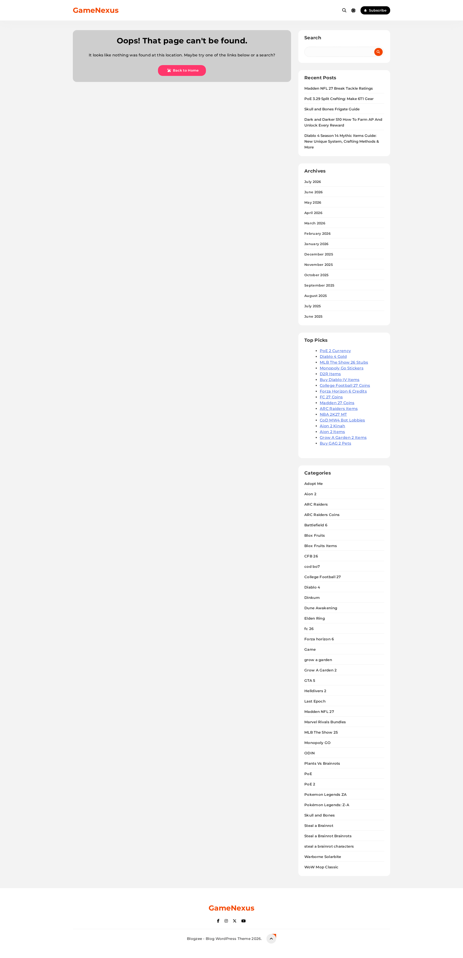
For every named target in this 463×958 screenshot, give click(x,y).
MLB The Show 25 (321, 732)
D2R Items (330, 374)
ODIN (309, 753)
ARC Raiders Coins (322, 514)
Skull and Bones (319, 815)
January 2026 (316, 244)
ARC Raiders (316, 504)
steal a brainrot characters (329, 846)
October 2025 (316, 275)
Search (312, 37)
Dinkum (312, 597)
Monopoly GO (317, 742)
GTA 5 (309, 680)
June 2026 (313, 192)
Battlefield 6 (315, 525)
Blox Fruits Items (320, 545)
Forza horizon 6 (319, 639)
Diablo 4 (312, 587)
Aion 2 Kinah (332, 426)
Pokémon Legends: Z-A (326, 805)
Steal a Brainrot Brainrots (328, 836)
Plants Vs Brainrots (322, 763)
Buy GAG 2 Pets (335, 443)
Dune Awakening (320, 608)
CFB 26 (311, 556)
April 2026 (313, 213)
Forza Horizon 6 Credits (343, 391)
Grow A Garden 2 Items (343, 437)
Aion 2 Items (332, 431)
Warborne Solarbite (322, 856)
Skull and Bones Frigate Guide (332, 109)
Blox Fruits (314, 535)
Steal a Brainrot (318, 825)
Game (310, 649)
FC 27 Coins (331, 397)
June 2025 (313, 316)
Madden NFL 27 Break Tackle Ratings (338, 88)
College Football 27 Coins (345, 385)
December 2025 (318, 254)
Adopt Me (313, 483)
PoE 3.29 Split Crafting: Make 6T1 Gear (339, 99)
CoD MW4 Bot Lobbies (342, 420)
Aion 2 (310, 494)
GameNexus (96, 10)
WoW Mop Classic (321, 867)
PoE (308, 773)
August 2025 (315, 296)
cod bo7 (312, 566)
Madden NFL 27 (319, 711)
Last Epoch (315, 701)
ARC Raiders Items (339, 408)
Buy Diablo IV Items (340, 379)
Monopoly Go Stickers (341, 368)
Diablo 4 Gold (333, 356)
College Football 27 (322, 577)
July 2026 (312, 182)
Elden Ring (314, 618)
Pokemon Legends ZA (325, 794)
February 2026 (317, 233)
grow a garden (318, 659)
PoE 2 (309, 784)
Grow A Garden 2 (320, 670)
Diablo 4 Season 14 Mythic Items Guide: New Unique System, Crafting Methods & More (341, 141)
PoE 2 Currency (335, 350)
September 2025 (319, 285)
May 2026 (312, 202)
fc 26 (309, 628)
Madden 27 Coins (337, 403)
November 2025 (318, 264)
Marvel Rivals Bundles (325, 722)
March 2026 (314, 223)
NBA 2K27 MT (333, 414)
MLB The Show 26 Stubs (344, 362)
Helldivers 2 (315, 691)
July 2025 (312, 306)
